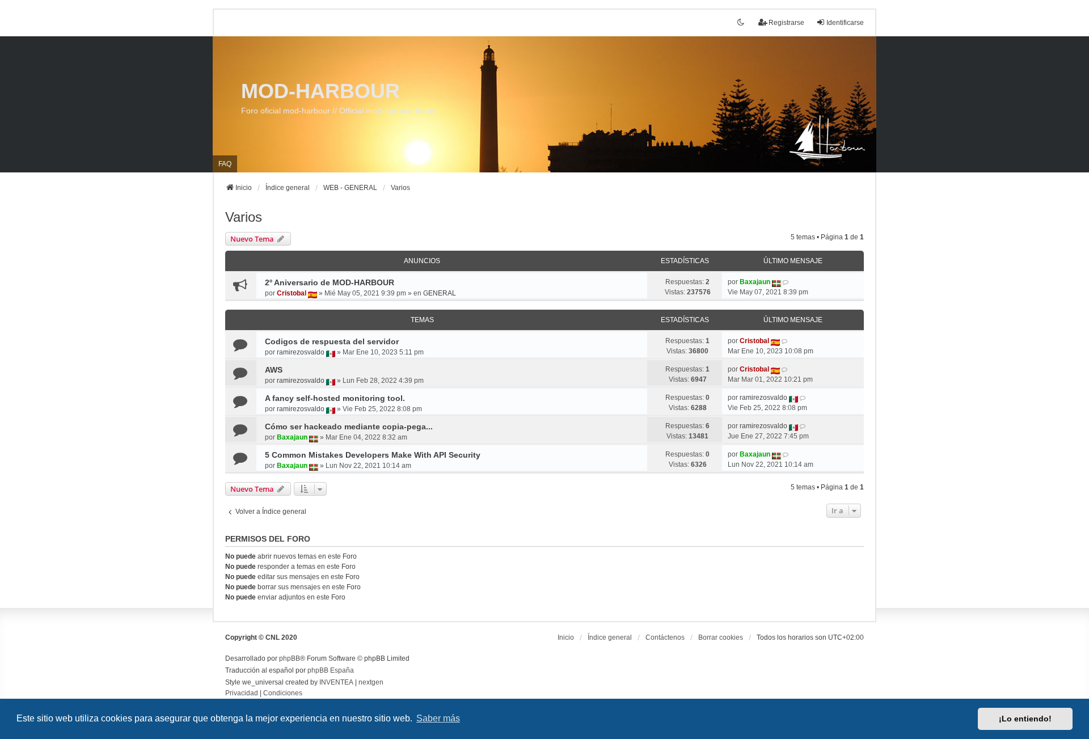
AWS (273, 369)
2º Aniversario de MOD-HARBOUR (329, 282)
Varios (243, 217)
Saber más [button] (438, 718)
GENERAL (439, 293)
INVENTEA (336, 682)
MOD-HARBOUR (320, 91)
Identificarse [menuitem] (845, 23)
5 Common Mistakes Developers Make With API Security (372, 454)
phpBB (289, 658)
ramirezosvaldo (300, 352)
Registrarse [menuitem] (786, 23)
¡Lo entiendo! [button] (1025, 718)
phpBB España (330, 670)
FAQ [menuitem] (224, 164)
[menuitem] (241, 693)
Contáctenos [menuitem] (665, 637)
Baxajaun (755, 282)
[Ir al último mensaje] (786, 282)
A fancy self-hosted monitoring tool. (335, 398)
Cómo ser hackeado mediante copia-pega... (349, 426)
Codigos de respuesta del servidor (332, 341)
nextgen (370, 682)
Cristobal (291, 293)
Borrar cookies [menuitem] (720, 637)
